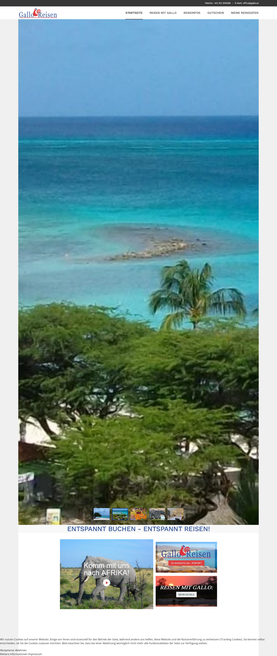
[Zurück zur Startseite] (38, 12)
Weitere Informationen (14, 654)
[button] (25, 272)
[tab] (102, 514)
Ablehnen (21, 650)
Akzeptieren (7, 650)
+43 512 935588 (222, 3)
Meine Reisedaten (244, 12)
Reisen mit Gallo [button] (163, 12)
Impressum (35, 654)
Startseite (134, 12)
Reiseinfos (192, 12)
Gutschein (215, 12)
